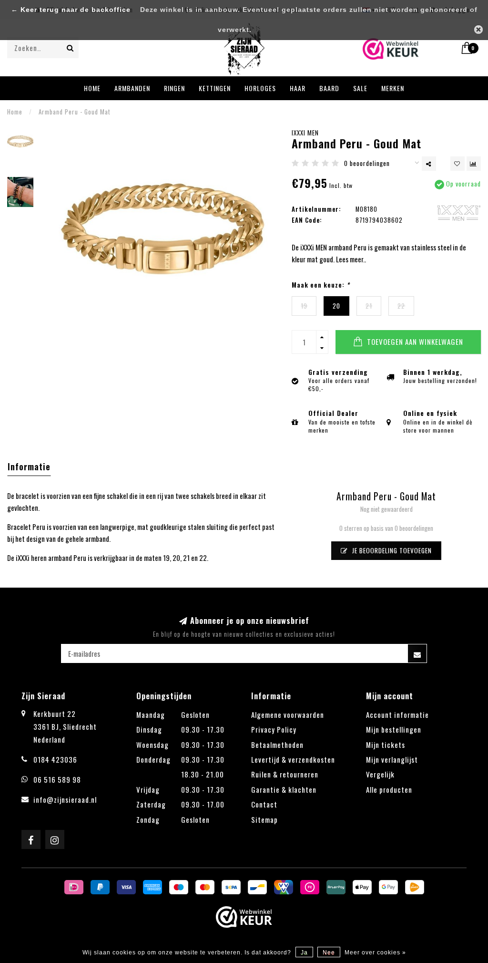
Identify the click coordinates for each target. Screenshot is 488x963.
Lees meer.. (351, 259)
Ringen (174, 88)
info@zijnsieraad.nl (65, 799)
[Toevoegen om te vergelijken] (474, 163)
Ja (304, 952)
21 (369, 306)
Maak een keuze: (321, 285)
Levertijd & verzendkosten (293, 759)
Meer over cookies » (375, 952)
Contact (264, 804)
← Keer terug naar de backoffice (71, 9)
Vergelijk (380, 774)
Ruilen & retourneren (284, 774)
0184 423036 (55, 759)
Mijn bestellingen (393, 729)
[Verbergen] (478, 29)
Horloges (260, 88)
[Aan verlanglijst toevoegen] (457, 163)
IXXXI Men (305, 132)
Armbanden (132, 88)
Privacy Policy (273, 729)
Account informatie (397, 714)
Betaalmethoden (277, 744)
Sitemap (264, 819)
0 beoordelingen (367, 163)
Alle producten (389, 789)
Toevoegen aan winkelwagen (414, 341)
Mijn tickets (385, 744)
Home (92, 88)
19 (304, 306)
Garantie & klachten (283, 789)
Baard (329, 88)
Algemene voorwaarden (287, 714)
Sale (360, 88)
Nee (329, 952)
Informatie (29, 466)
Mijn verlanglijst (392, 759)
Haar (297, 88)
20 (336, 306)
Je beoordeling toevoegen (391, 550)
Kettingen (215, 88)
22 (401, 306)
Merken (392, 88)
